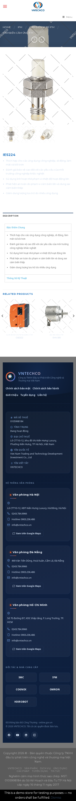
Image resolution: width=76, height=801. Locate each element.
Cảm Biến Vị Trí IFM (41, 27)
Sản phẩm (31, 768)
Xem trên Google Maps (28, 533)
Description (10, 216)
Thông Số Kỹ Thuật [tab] (17, 278)
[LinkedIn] (26, 735)
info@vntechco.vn (22, 525)
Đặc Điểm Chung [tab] (16, 227)
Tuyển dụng (27, 395)
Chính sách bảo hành (46, 388)
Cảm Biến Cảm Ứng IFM (18, 33)
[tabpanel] (38, 252)
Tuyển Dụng (40, 771)
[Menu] (5, 6)
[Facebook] (9, 735)
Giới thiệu (12, 395)
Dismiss (56, 797)
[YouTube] (17, 735)
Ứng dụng (60, 768)
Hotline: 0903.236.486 (23, 519)
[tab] (38, 216)
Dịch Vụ (45, 768)
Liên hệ (42, 395)
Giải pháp (23, 771)
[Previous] (2, 323)
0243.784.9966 (19, 513)
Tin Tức (55, 771)
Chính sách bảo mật (18, 388)
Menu (69, 17)
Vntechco (15, 768)
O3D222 (19, 337)
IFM (20, 27)
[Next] (73, 323)
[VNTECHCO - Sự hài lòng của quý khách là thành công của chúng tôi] (38, 6)
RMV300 (57, 337)
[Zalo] (34, 735)
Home (7, 27)
